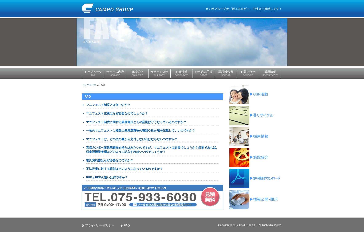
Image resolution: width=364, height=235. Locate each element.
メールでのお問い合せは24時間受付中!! (160, 205)
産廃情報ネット (255, 199)
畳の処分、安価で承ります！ (255, 115)
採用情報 (255, 136)
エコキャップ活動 (255, 94)
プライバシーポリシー (100, 225)
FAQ (127, 225)
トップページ (89, 85)
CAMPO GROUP (107, 8)
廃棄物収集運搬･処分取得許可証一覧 (255, 178)
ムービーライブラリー (255, 157)
